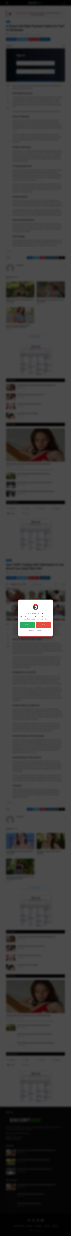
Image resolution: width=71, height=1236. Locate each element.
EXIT (43, 625)
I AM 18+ (27, 625)
